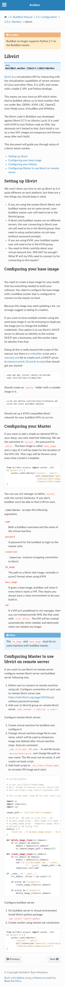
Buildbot (35, 5)
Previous (14, 959)
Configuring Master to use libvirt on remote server (29, 659)
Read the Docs (12, 981)
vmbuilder (36, 353)
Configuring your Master (22, 164)
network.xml (11, 357)
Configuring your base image (25, 160)
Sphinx (20, 978)
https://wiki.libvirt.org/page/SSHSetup (30, 697)
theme (37, 978)
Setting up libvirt (18, 156)
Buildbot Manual (21, 17)
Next (53, 959)
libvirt (7, 77)
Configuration (46, 17)
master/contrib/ (16, 361)
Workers (13, 22)
